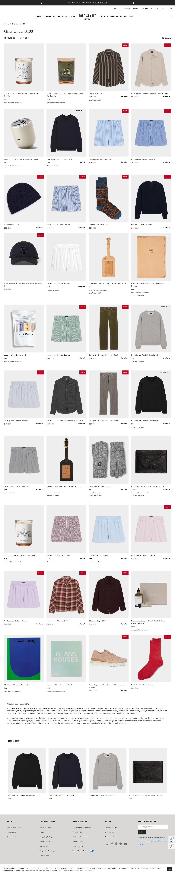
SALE (131, 16)
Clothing (47, 16)
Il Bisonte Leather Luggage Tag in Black (66, 460)
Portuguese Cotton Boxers (109, 133)
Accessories (112, 16)
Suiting (56, 16)
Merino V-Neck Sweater (151, 198)
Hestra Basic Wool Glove (109, 460)
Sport (65, 16)
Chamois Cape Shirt (109, 594)
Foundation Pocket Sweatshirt (66, 133)
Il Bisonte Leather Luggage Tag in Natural (109, 257)
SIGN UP (141, 832)
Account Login (45, 827)
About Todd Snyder (14, 827)
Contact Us (109, 832)
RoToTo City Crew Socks (151, 658)
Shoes (72, 16)
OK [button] (170, 869)
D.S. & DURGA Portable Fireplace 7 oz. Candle (24, 67)
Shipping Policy (46, 837)
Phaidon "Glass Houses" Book (66, 658)
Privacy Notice (63, 870)
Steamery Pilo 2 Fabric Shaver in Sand (24, 133)
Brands (123, 16)
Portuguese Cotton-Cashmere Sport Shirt (151, 67)
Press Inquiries (111, 837)
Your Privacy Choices (85, 870)
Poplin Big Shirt (109, 67)
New (39, 16)
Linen (102, 16)
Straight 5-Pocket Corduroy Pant (109, 328)
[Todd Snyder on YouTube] (125, 844)
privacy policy (156, 841)
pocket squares (29, 713)
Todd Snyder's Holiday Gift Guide (21, 708)
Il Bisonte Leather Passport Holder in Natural (151, 257)
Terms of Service (31, 870)
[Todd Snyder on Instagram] (107, 844)
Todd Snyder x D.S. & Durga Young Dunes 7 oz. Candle (66, 67)
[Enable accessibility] (171, 846)
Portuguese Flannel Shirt (66, 594)
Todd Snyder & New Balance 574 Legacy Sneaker (109, 658)
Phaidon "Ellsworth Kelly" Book (24, 658)
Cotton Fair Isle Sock (109, 198)
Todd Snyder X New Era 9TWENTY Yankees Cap (24, 257)
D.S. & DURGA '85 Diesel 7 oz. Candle (24, 529)
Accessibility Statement (81, 827)
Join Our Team (111, 827)
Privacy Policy (77, 832)
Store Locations (13, 837)
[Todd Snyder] (87, 17)
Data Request (77, 846)
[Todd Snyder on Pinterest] (121, 844)
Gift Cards (43, 846)
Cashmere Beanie (24, 198)
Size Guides (44, 855)
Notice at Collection (80, 837)
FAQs (42, 832)
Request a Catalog (130, 8)
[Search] (171, 17)
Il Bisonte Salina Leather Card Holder (151, 460)
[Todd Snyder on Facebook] (112, 844)
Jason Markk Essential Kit (24, 328)
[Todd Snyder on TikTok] (116, 844)
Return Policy (45, 841)
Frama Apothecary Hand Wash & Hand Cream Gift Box (151, 594)
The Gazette (11, 832)
